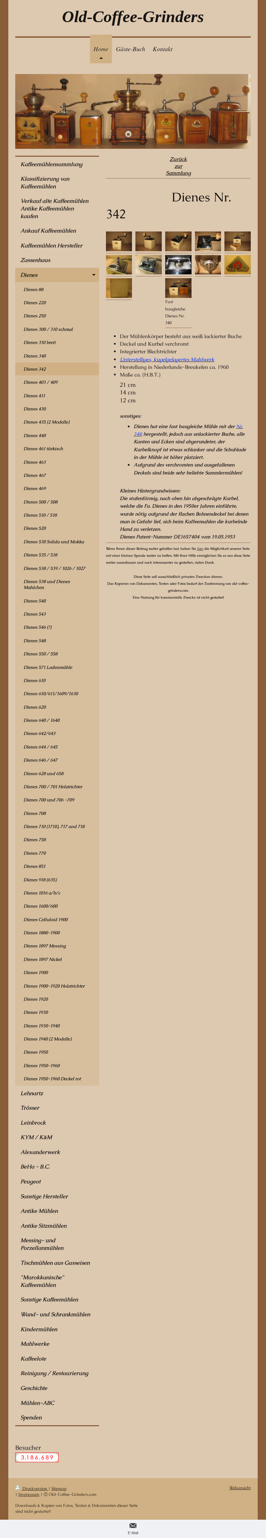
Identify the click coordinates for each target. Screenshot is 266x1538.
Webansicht (240, 1487)
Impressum (28, 1494)
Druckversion (34, 1488)
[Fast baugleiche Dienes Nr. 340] (178, 288)
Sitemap (58, 1488)
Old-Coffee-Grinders (133, 16)
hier (200, 548)
